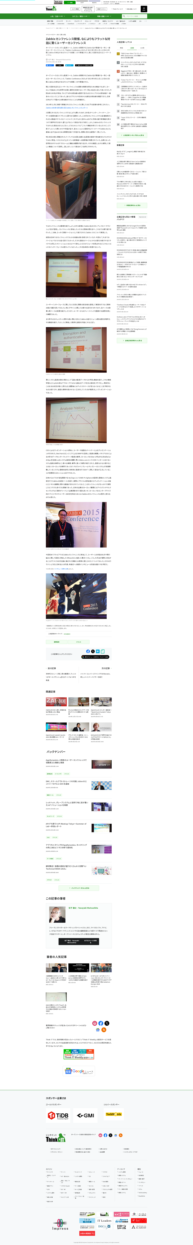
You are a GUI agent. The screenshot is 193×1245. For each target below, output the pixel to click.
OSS (48, 1189)
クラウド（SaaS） (65, 1186)
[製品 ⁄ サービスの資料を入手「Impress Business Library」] (87, 1228)
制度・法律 (50, 1201)
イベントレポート (82, 23)
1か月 (142, 48)
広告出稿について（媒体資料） (83, 1149)
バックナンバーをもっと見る (80, 888)
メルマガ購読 (75, 9)
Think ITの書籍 (115, 23)
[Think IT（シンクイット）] (55, 1140)
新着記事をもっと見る (133, 205)
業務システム (122, 1175)
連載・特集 (50, 21)
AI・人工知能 (51, 23)
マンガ (105, 23)
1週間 (132, 48)
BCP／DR (64, 1193)
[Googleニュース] (97, 1029)
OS (140, 21)
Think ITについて (118, 9)
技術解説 (141, 1175)
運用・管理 (92, 1189)
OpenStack (71, 23)
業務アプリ (50, 1186)
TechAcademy (143, 1192)
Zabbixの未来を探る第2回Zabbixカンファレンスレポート (67, 107)
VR (100, 23)
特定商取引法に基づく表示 (82, 1152)
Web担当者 (106, 1)
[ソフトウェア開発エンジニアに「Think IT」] (104, 1215)
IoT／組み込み (120, 21)
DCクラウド (123, 1)
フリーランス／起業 (79, 1197)
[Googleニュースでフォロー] (115, 1135)
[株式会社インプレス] (60, 1224)
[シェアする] (88, 651)
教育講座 (117, 3)
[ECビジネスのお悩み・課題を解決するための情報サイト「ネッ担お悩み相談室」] (87, 1234)
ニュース (141, 1172)
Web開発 (105, 1181)
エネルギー (106, 3)
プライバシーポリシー (57, 1152)
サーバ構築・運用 (123, 1189)
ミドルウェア (106, 1176)
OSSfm (124, 23)
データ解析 (78, 1186)
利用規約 (126, 1149)
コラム (140, 1189)
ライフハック (92, 1197)
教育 (104, 1197)
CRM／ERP (106, 1186)
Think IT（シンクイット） (55, 8)
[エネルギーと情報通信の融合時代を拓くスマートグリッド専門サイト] (121, 1221)
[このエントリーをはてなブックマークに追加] (98, 651)
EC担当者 (112, 1)
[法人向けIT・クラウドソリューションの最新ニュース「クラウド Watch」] (87, 1221)
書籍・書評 (141, 1179)
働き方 (104, 1193)
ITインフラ (60, 21)
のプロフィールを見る (81, 941)
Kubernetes (61, 23)
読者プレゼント (101, 9)
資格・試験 (50, 1197)
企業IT (82, 2)
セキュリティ (92, 1193)
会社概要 (102, 1152)
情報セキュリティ (123, 1186)
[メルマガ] (94, 1023)
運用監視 (77, 1193)
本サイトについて (55, 1149)
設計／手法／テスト (65, 1181)
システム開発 (132, 21)
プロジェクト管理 (107, 1189)
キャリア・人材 (65, 1197)
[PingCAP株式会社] (58, 1115)
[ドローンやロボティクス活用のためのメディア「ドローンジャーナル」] (121, 1228)
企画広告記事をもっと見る (133, 340)
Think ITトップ (50, 28)
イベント (141, 1186)
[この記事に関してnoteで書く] (102, 651)
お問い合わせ (103, 1149)
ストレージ (88, 21)
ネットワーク (78, 21)
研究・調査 (130, 1)
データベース (50, 1181)
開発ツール (92, 1181)
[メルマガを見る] (100, 1135)
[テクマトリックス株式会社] (114, 1114)
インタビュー (92, 23)
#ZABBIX (67, 634)
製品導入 (94, 2)
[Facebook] (100, 1023)
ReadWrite (142, 1196)
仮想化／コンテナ (108, 21)
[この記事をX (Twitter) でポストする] (93, 651)
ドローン (112, 3)
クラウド (97, 21)
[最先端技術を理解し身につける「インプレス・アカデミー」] (139, 1228)
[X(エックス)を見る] (110, 1135)
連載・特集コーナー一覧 (62, 28)
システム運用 (50, 1193)
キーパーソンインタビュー (125, 1179)
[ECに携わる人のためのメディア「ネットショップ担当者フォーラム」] (139, 1221)
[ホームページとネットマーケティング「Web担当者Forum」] (121, 1215)
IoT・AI (117, 1)
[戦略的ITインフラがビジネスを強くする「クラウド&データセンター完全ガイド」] (87, 1215)
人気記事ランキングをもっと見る (133, 135)
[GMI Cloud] (85, 1115)
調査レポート (122, 1182)
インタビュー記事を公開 (61, 569)
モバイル (91, 1186)
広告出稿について (132, 9)
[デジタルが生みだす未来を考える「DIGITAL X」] (104, 1228)
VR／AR (63, 1189)
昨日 (121, 48)
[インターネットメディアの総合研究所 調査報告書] (139, 1215)
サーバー (68, 21)
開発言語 (77, 1181)
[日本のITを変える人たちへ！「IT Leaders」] (104, 1221)
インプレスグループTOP (130, 1152)
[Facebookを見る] (105, 1135)
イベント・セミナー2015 (76, 28)
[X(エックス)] (106, 1023)
